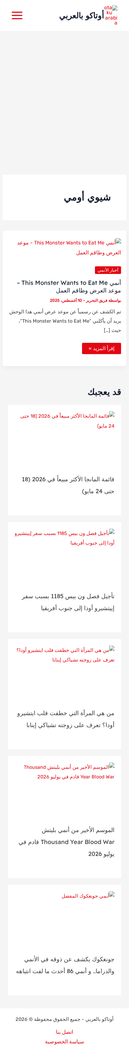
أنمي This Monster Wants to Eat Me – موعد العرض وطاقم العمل (69, 286)
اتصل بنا (64, 1032)
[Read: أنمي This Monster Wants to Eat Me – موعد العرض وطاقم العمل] (64, 248)
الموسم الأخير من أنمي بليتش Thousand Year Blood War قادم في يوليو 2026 (66, 842)
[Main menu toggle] (17, 15)
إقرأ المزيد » (102, 349)
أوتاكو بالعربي (81, 15)
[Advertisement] (64, 99)
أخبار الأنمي (108, 270)
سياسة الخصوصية (64, 1042)
